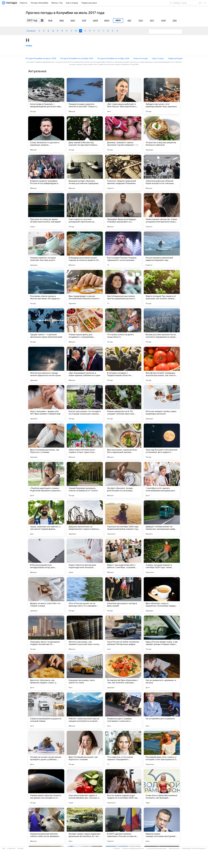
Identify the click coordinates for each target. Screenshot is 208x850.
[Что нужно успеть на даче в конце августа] (123, 326)
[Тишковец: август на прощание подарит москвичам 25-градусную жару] (46, 634)
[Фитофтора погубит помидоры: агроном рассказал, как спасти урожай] (162, 365)
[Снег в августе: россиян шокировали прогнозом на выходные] (85, 211)
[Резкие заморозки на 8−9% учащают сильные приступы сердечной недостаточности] (123, 403)
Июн (106, 20)
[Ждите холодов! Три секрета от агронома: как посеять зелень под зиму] (162, 288)
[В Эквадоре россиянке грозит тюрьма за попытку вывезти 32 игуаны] (85, 250)
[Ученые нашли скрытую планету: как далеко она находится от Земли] (46, 787)
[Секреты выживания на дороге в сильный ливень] (46, 710)
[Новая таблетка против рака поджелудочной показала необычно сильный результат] (85, 557)
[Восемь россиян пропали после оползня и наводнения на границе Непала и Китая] (162, 326)
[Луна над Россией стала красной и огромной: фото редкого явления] (162, 442)
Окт (152, 20)
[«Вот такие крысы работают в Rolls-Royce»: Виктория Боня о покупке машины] (123, 96)
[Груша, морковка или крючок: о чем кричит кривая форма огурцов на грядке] (46, 518)
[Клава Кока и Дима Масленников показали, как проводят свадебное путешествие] (162, 787)
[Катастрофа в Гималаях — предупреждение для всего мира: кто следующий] (46, 96)
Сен (141, 20)
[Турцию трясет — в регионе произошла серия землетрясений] (46, 326)
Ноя (163, 20)
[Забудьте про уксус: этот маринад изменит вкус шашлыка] (162, 96)
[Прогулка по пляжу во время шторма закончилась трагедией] (46, 211)
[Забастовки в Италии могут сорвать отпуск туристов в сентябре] (85, 442)
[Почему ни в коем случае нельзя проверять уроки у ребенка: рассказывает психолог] (46, 749)
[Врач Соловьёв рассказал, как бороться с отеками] (46, 442)
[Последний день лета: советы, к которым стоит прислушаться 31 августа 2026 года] (162, 749)
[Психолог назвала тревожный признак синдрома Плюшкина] (123, 173)
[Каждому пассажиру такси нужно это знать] (85, 672)
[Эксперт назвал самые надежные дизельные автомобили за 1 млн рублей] (85, 826)
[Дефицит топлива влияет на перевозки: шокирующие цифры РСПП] (162, 518)
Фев (61, 20)
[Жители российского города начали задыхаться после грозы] (46, 365)
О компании (11, 848)
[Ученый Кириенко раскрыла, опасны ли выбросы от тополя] (85, 480)
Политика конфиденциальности (133, 848)
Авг (129, 20)
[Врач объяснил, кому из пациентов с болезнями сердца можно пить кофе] (162, 595)
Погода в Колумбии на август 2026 (41, 58)
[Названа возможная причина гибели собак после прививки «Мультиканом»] (46, 826)
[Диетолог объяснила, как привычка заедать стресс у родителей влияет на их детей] (46, 672)
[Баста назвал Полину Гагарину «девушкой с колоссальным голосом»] (123, 250)
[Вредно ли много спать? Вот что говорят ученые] (46, 595)
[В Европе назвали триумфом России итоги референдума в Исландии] (46, 173)
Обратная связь (174, 848)
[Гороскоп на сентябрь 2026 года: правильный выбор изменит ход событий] (123, 518)
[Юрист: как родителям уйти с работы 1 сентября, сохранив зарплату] (123, 557)
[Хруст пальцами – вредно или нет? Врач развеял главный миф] (46, 403)
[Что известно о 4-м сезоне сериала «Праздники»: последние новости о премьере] (123, 749)
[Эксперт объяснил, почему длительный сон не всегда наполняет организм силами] (123, 480)
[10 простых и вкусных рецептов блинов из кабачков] (162, 134)
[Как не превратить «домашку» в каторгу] (162, 672)
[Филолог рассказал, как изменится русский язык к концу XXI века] (85, 634)
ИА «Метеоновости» (199, 848)
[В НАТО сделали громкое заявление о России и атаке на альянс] (123, 826)
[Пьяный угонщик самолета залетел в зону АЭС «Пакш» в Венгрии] (85, 96)
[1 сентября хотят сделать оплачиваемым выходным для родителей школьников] (162, 480)
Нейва (29, 45)
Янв (50, 20)
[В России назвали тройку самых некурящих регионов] (162, 403)
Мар (73, 20)
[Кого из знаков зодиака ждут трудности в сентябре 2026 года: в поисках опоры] (123, 787)
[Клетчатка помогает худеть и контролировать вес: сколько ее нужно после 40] (85, 787)
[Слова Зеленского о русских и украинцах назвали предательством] (46, 134)
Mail (3, 848)
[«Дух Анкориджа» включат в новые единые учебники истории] (85, 365)
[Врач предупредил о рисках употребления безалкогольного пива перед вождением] (85, 288)
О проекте (116, 848)
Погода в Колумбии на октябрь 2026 (113, 58)
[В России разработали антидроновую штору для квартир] (46, 557)
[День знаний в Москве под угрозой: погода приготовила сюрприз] (85, 134)
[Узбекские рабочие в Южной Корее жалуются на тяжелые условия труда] (162, 173)
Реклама (20, 848)
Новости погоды (140, 58)
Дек (175, 20)
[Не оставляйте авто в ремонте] (162, 710)
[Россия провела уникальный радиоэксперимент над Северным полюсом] (162, 250)
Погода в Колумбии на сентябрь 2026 (76, 58)
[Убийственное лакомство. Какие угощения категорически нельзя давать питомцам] (162, 211)
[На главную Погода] (11, 3)
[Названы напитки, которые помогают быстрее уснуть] (46, 250)
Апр (84, 20)
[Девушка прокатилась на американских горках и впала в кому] (85, 518)
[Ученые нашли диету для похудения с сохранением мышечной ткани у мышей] (85, 326)
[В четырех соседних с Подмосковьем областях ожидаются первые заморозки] (123, 365)
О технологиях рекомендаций (156, 848)
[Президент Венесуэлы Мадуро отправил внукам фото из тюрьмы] (123, 211)
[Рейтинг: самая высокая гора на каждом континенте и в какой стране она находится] (85, 710)
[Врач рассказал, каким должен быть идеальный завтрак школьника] (123, 442)
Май (95, 20)
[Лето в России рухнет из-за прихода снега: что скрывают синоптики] (85, 595)
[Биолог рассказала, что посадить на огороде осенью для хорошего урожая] (85, 403)
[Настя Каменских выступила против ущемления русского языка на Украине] (123, 288)
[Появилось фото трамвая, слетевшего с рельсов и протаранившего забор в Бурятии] (123, 710)
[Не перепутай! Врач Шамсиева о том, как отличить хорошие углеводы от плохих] (123, 672)
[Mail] (3, 3)
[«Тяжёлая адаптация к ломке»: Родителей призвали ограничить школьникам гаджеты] (46, 480)
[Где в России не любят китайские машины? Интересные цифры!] (123, 634)
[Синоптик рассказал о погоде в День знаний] (123, 595)
